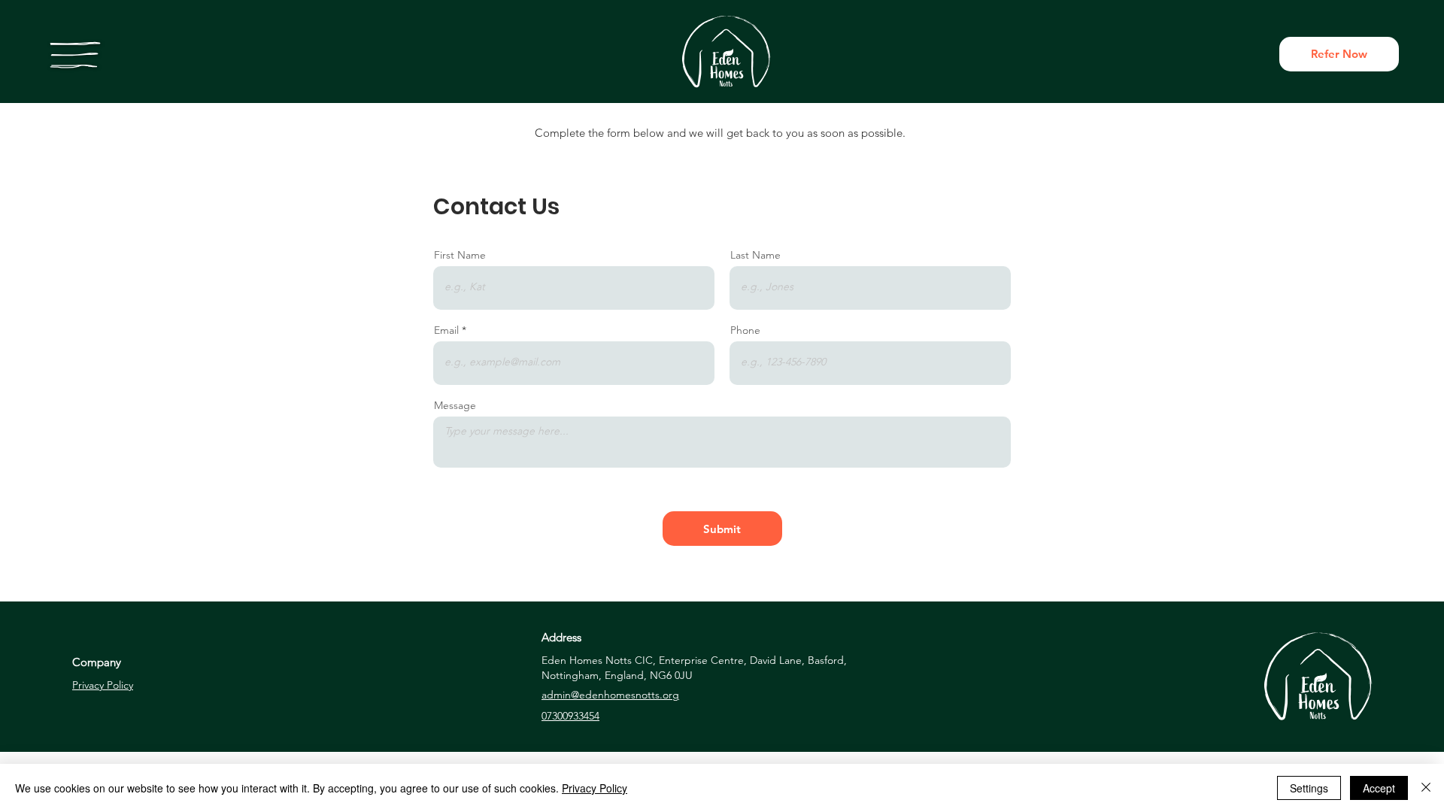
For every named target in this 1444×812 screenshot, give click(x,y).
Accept (1379, 787)
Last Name (755, 255)
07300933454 (570, 716)
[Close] (1426, 788)
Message (455, 405)
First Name (460, 255)
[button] (75, 54)
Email (446, 330)
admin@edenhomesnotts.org (610, 694)
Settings (1309, 787)
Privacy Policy (102, 685)
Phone (745, 330)
